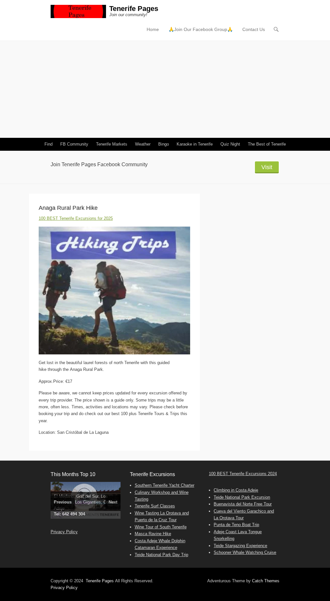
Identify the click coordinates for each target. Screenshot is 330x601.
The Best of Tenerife (267, 144)
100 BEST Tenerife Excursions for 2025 (76, 218)
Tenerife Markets (111, 144)
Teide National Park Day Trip (161, 554)
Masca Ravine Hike (153, 533)
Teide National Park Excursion (242, 497)
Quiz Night (230, 144)
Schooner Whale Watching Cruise (245, 552)
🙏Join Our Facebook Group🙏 (201, 29)
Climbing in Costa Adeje (236, 490)
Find (48, 144)
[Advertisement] (165, 89)
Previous (63, 502)
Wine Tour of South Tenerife (161, 527)
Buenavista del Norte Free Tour (243, 504)
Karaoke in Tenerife (195, 144)
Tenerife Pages (133, 9)
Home (153, 29)
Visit (266, 167)
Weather (142, 144)
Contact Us (253, 29)
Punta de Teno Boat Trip (236, 524)
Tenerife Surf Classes (155, 506)
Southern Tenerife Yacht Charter (164, 485)
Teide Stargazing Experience (240, 545)
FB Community (74, 144)
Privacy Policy (64, 531)
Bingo (163, 144)
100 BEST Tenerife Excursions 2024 (243, 473)
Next (113, 502)
